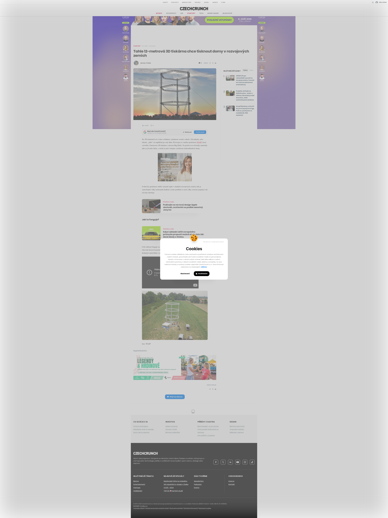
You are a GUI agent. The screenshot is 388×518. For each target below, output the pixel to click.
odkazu (204, 267)
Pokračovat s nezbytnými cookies (213, 242)
